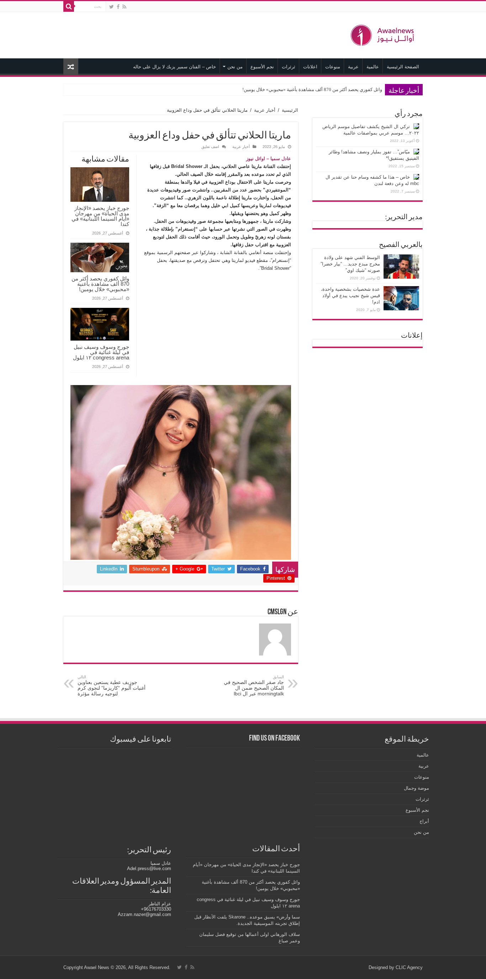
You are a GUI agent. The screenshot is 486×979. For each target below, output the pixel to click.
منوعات (332, 66)
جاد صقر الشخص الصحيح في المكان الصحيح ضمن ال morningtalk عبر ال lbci (254, 685)
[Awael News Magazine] (383, 33)
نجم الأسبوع (262, 66)
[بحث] (68, 6)
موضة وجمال (416, 788)
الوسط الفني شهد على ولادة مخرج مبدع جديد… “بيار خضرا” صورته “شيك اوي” (350, 264)
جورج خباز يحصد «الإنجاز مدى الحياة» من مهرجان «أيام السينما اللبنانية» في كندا (100, 216)
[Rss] (124, 6)
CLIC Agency (409, 967)
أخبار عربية (264, 110)
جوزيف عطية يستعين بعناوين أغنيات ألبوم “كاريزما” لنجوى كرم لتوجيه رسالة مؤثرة (112, 685)
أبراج (424, 821)
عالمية (372, 66)
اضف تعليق (210, 146)
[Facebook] (118, 6)
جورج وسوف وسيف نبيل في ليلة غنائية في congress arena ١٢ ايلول (100, 352)
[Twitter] (112, 6)
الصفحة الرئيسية (403, 66)
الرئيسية (290, 110)
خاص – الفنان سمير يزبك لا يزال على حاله (174, 66)
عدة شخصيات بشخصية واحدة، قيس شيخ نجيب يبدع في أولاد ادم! (350, 295)
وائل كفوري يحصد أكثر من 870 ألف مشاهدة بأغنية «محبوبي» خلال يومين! (312, 89)
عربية (353, 66)
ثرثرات (288, 66)
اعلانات (310, 66)
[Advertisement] (198, 35)
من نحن (235, 66)
